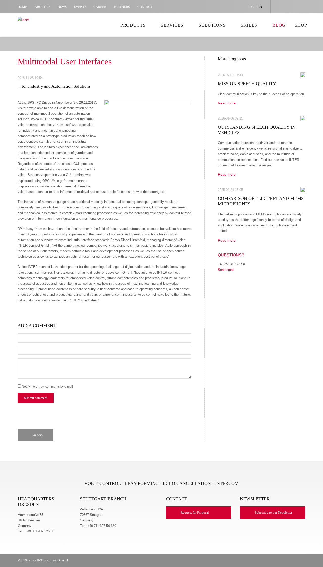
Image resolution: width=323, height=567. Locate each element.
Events (80, 7)
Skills (249, 25)
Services (172, 25)
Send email (226, 270)
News (62, 7)
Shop (301, 25)
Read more (228, 103)
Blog (278, 25)
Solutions (212, 25)
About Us (42, 7)
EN (260, 7)
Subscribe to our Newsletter (273, 512)
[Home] (39, 27)
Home (22, 7)
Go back (37, 435)
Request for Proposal (195, 512)
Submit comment (35, 398)
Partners (122, 7)
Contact (144, 7)
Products (133, 25)
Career (99, 7)
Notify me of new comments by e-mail (47, 386)
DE (251, 7)
